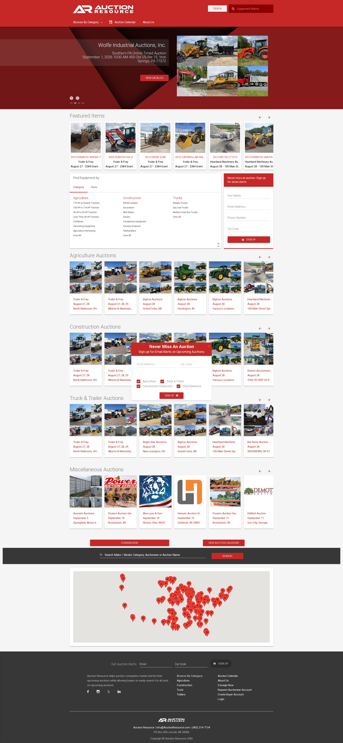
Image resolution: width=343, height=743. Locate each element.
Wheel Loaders (130, 203)
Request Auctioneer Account (235, 689)
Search (227, 556)
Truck (180, 689)
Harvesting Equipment (84, 226)
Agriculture (149, 381)
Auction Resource (143, 727)
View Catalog (154, 78)
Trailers (181, 694)
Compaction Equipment (134, 221)
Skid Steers (128, 212)
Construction (132, 198)
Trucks (177, 198)
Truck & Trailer (175, 381)
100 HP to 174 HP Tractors (86, 207)
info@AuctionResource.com (173, 727)
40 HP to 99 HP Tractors (85, 212)
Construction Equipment (157, 386)
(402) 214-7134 (201, 727)
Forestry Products (132, 226)
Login (221, 699)
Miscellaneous (191, 386)
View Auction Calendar (223, 542)
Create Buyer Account (231, 694)
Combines (78, 221)
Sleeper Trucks (180, 203)
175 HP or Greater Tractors (86, 203)
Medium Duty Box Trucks (185, 212)
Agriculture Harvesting (84, 231)
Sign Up (169, 395)
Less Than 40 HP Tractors (86, 217)
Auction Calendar (228, 676)
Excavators (128, 207)
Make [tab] (94, 187)
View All (77, 235)
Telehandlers (129, 231)
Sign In (217, 8)
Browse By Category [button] (86, 22)
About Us (148, 22)
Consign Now (129, 542)
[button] (71, 98)
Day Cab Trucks (180, 207)
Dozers (126, 217)
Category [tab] (78, 187)
